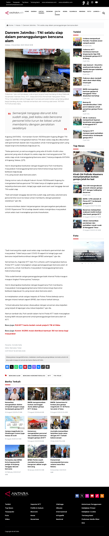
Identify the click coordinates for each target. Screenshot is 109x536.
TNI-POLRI (57, 375)
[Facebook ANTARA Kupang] (84, 2)
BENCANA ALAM (14, 375)
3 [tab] (88, 263)
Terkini (8, 2)
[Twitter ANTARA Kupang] (88, 2)
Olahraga (73, 11)
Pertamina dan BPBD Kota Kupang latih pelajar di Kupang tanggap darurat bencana (13, 464)
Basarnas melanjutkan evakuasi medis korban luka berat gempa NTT (92, 212)
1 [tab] (82, 263)
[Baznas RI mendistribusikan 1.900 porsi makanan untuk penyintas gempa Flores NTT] (77, 105)
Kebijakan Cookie (89, 512)
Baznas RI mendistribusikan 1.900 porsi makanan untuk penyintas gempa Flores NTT (92, 106)
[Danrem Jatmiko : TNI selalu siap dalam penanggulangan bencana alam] (88, 162)
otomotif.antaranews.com (14, 4)
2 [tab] (85, 263)
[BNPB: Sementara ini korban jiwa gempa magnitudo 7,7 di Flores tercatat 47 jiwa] (60, 394)
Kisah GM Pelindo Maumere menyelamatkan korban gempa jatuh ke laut (88, 177)
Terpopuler (16, 2)
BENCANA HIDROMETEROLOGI (34, 375)
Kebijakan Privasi (88, 508)
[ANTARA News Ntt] (14, 13)
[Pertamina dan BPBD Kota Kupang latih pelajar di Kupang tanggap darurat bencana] (14, 451)
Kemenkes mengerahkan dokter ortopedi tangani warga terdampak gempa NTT (14, 405)
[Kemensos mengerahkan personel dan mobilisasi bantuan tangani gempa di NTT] (37, 422)
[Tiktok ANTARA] (84, 4)
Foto (75, 235)
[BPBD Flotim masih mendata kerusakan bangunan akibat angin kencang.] (37, 451)
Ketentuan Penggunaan (91, 504)
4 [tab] (92, 263)
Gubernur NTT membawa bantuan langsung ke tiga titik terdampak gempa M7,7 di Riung (92, 54)
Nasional (59, 519)
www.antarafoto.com (65, 2)
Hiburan (82, 11)
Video (7, 519)
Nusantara (35, 519)
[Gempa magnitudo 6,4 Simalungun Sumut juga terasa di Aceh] (14, 422)
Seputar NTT (36, 504)
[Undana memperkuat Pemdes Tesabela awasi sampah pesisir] (77, 42)
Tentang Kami (35, 2)
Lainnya (96, 11)
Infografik (60, 515)
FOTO (89, 11)
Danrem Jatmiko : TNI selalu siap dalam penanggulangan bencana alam (50, 25)
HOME (27, 11)
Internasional (61, 512)
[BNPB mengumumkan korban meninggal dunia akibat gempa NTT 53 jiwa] (37, 394)
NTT (49, 375)
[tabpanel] (88, 251)
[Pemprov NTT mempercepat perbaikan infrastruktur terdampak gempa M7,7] (77, 134)
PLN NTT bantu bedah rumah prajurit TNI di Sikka (37, 325)
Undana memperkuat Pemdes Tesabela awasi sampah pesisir (92, 41)
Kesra (65, 11)
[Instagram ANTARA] (92, 2)
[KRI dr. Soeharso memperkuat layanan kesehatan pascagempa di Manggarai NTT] (77, 121)
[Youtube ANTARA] (96, 2)
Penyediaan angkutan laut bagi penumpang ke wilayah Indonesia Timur (88, 254)
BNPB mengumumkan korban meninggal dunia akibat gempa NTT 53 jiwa (36, 405)
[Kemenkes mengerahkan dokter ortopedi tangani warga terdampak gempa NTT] (14, 394)
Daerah (34, 11)
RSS (83, 523)
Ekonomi (49, 11)
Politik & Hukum (57, 13)
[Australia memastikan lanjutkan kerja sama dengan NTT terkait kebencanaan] (60, 422)
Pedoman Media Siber (90, 519)
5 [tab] (95, 263)
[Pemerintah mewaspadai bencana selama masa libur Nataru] (60, 451)
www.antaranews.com (49, 2)
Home (11, 25)
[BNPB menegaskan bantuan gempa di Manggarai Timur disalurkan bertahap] (77, 92)
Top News (25, 2)
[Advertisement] (37, 231)
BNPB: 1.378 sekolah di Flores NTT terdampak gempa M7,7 (92, 201)
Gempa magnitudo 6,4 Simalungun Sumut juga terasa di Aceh (14, 433)
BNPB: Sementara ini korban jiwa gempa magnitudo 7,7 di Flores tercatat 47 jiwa (60, 405)
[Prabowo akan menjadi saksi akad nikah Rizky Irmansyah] (77, 81)
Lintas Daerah (41, 12)
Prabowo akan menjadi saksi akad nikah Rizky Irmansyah (92, 80)
